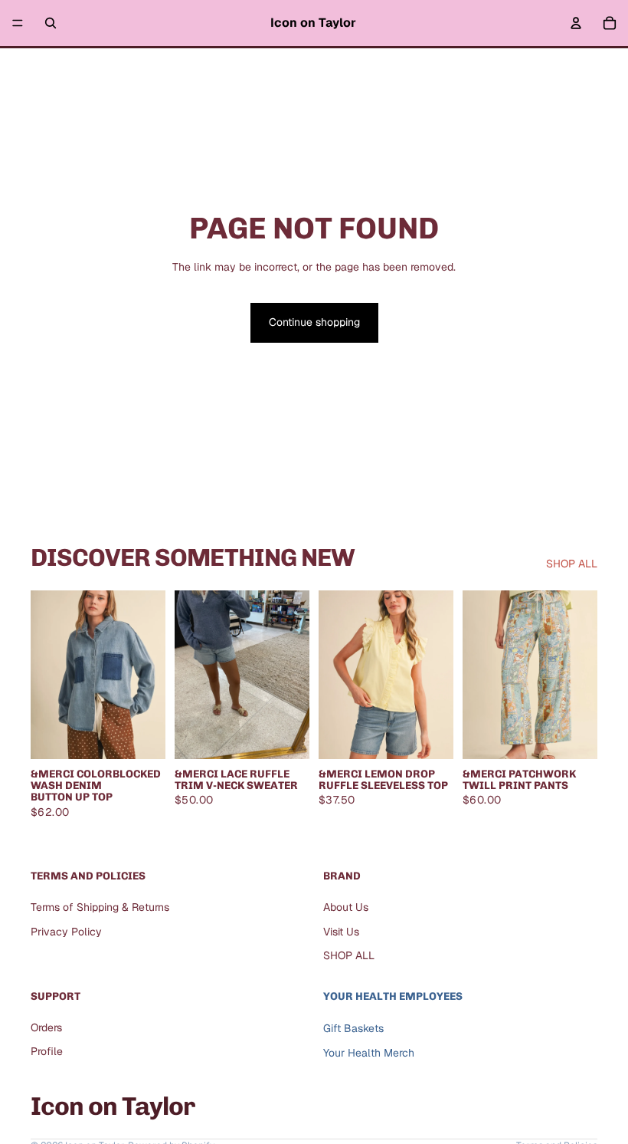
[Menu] (17, 23)
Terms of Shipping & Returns (100, 907)
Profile (47, 1051)
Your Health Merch (368, 1053)
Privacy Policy (66, 932)
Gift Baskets (353, 1028)
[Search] (50, 23)
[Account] (576, 23)
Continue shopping (314, 322)
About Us (345, 907)
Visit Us (341, 932)
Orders (46, 1027)
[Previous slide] (191, 675)
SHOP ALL (571, 563)
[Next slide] (292, 675)
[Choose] (141, 735)
